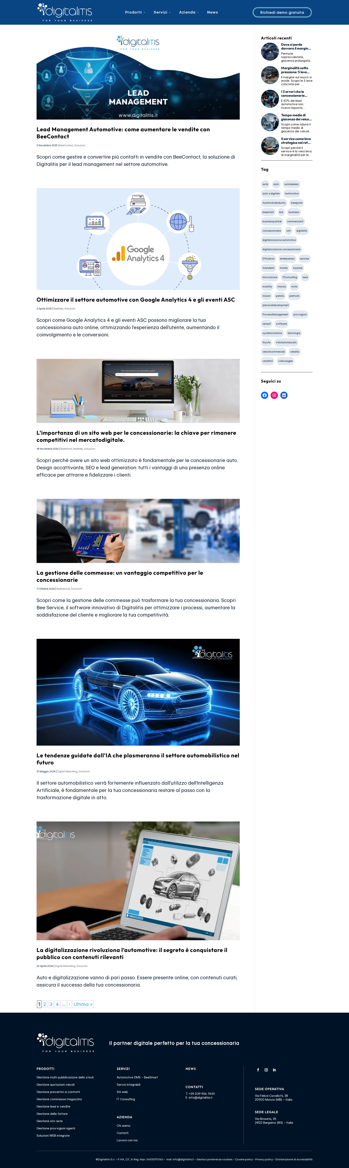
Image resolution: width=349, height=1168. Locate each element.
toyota (266, 342)
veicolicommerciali (274, 351)
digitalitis (301, 230)
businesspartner (272, 221)
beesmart (268, 212)
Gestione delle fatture (52, 1114)
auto (276, 184)
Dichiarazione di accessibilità (293, 1159)
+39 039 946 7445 (202, 1094)
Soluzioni (79, 145)
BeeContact (66, 145)
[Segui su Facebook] (258, 1070)
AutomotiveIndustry (274, 202)
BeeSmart (66, 448)
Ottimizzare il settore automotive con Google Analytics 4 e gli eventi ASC (136, 299)
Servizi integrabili (128, 1084)
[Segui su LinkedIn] (274, 1070)
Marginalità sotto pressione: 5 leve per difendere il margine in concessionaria (294, 70)
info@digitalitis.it (200, 1097)
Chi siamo (123, 1126)
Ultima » (83, 1004)
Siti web (122, 1092)
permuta (294, 295)
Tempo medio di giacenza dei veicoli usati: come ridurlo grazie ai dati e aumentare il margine (296, 117)
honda (284, 267)
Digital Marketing (67, 771)
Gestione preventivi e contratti (58, 1092)
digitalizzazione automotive (279, 240)
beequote (296, 202)
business (294, 212)
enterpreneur (287, 258)
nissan (266, 295)
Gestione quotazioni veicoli (56, 1084)
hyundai (298, 267)
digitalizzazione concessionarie (281, 249)
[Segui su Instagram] (266, 1070)
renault (267, 323)
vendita (294, 351)
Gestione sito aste (50, 1121)
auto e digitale (271, 193)
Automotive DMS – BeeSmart (137, 1077)
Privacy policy (264, 1159)
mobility (267, 286)
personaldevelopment (276, 305)
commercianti (295, 221)
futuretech (268, 267)
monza (282, 286)
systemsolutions (272, 333)
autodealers (291, 184)
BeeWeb (58, 308)
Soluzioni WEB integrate (53, 1135)
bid (281, 212)
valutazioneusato (286, 342)
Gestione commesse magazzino (59, 1099)
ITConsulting (290, 277)
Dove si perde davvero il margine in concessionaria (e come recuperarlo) (296, 46)
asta (265, 184)
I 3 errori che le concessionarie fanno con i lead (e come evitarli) (295, 94)
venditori (268, 360)
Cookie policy (244, 1159)
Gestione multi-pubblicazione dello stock (65, 1077)
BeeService (63, 588)
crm (288, 230)
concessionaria (272, 230)
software (281, 323)
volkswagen (285, 360)
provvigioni (300, 314)
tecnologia (294, 333)
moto (294, 286)
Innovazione (270, 277)
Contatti (122, 1133)
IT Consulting (126, 1099)
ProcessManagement (275, 314)
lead (305, 277)
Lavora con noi (127, 1140)
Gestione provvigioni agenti (56, 1128)
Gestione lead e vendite (53, 1106)
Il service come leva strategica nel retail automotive (296, 141)
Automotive (292, 193)
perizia (280, 295)
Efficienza (268, 258)
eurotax (304, 258)
